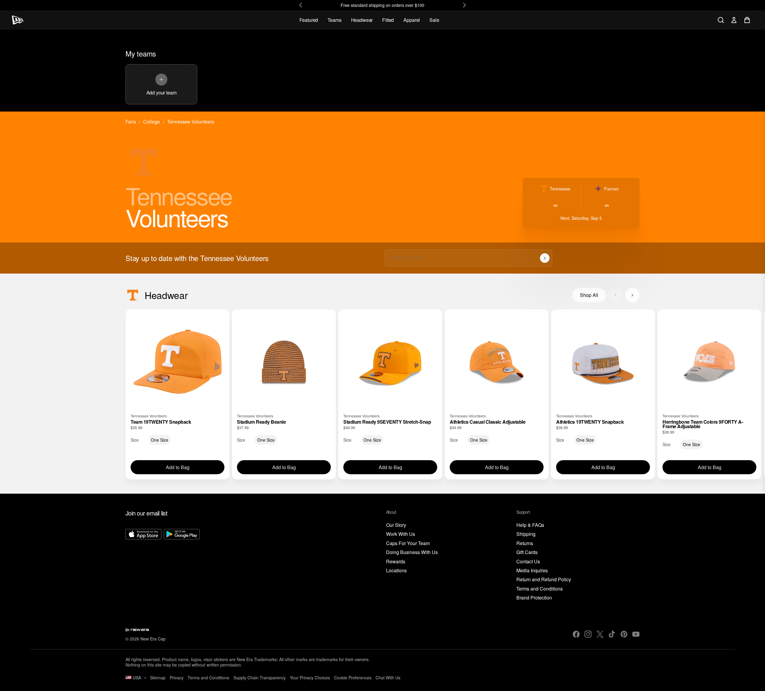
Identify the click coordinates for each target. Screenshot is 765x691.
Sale (434, 19)
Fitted (388, 19)
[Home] (18, 20)
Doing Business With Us (412, 552)
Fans (131, 122)
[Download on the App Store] (143, 565)
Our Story (396, 525)
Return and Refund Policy (543, 579)
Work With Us (400, 534)
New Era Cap (153, 639)
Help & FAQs (530, 525)
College (151, 122)
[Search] (721, 20)
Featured (308, 19)
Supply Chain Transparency (259, 677)
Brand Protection (534, 598)
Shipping (526, 534)
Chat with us (388, 677)
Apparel (411, 19)
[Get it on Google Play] (182, 565)
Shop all (589, 295)
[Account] (734, 20)
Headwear (362, 19)
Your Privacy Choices (310, 677)
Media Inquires (532, 571)
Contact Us (528, 562)
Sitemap (158, 677)
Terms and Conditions (539, 589)
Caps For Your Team (408, 543)
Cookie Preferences (352, 677)
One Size (159, 440)
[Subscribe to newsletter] (545, 258)
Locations (396, 571)
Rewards (395, 562)
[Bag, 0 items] (747, 20)
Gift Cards (527, 552)
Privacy (176, 677)
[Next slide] (632, 295)
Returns (524, 543)
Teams (334, 19)
